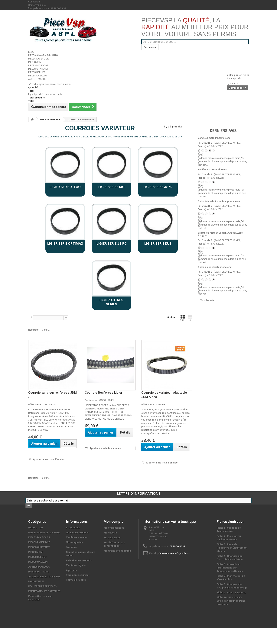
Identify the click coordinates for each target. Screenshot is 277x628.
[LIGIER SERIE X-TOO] (65, 165)
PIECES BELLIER (36, 72)
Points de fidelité (76, 579)
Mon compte (113, 522)
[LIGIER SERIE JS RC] (111, 222)
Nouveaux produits (77, 532)
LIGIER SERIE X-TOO (65, 187)
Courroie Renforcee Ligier (103, 392)
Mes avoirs (110, 532)
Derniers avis (223, 130)
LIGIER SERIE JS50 (157, 187)
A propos (71, 570)
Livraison (71, 547)
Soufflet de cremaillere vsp (213, 169)
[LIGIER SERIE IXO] (111, 165)
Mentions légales (76, 565)
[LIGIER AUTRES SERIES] (111, 278)
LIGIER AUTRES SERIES (111, 302)
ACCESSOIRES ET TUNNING (44, 576)
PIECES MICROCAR (38, 65)
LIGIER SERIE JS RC (111, 243)
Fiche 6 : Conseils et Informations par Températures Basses (230, 567)
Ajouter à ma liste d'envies (48, 459)
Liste (189, 320)
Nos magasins (74, 542)
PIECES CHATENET (38, 68)
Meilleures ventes (76, 537)
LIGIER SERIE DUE (157, 243)
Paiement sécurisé (77, 575)
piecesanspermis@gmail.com (174, 553)
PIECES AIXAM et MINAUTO (43, 55)
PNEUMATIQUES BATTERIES (44, 591)
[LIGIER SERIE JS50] (158, 165)
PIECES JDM (34, 62)
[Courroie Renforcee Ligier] (110, 365)
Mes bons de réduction (117, 550)
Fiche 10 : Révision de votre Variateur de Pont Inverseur (231, 601)
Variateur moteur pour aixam (214, 137)
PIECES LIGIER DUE (38, 58)
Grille (182, 320)
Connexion (34, 1)
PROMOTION (35, 527)
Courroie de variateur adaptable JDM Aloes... (164, 395)
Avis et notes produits (79, 560)
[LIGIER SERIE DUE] (158, 222)
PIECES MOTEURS (38, 571)
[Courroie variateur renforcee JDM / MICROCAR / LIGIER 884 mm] (53, 365)
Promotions (73, 527)
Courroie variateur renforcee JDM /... (52, 395)
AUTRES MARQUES (38, 79)
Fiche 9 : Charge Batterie (231, 592)
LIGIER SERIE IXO (111, 187)
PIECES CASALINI (37, 75)
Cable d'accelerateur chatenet (215, 267)
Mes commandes (114, 527)
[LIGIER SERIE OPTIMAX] (65, 222)
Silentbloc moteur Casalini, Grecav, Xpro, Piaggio (220, 234)
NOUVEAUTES (36, 581)
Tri (30, 317)
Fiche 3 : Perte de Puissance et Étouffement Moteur (232, 548)
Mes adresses (112, 537)
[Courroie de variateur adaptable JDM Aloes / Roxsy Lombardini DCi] (166, 365)
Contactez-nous (37, 5)
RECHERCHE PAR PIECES (42, 586)
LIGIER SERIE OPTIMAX (65, 243)
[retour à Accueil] (32, 119)
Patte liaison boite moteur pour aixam (219, 201)
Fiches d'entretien (230, 522)
